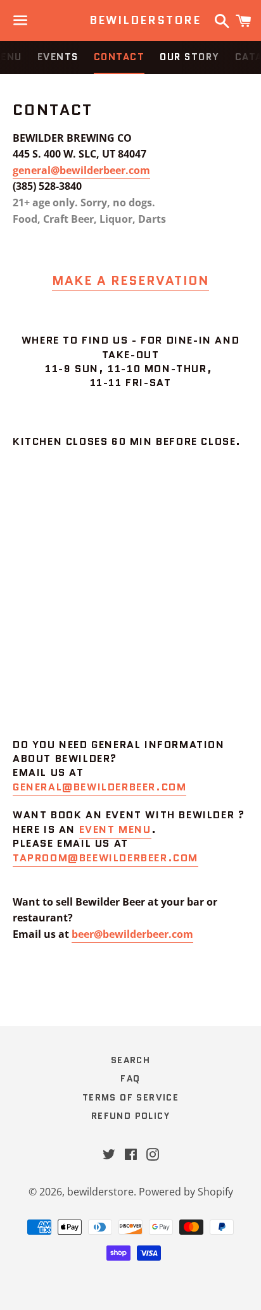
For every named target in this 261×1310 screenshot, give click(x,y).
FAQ (130, 1078)
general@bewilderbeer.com (81, 170)
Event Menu (115, 829)
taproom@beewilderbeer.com (105, 858)
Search (130, 1060)
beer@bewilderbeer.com (132, 934)
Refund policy (130, 1115)
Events (58, 57)
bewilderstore (130, 20)
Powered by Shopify (186, 1192)
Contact (119, 57)
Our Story (190, 57)
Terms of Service (130, 1097)
